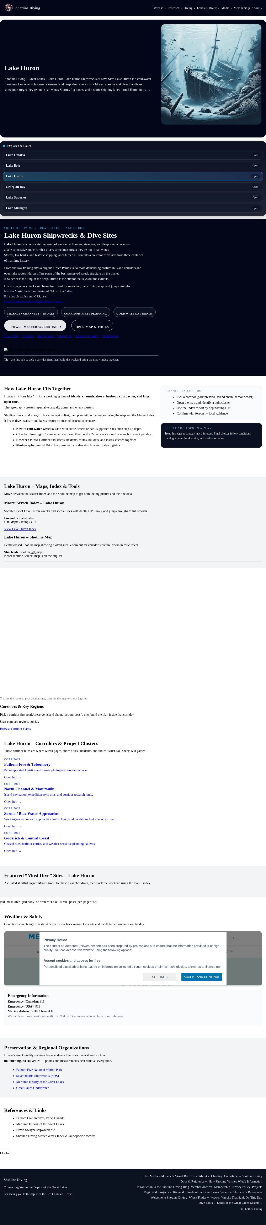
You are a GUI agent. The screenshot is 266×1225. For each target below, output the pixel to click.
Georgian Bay (132, 187)
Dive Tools (206, 1202)
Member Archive (201, 1187)
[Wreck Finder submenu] (208, 1197)
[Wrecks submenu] (165, 8)
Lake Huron (132, 176)
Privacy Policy (241, 1187)
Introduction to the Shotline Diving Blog (163, 1187)
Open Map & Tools (92, 327)
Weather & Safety (87, 336)
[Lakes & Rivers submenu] (219, 8)
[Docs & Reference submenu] (206, 1182)
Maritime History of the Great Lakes (40, 1082)
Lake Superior (132, 197)
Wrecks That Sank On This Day (241, 1197)
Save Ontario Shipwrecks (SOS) (37, 1076)
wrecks (215, 1197)
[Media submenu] (231, 8)
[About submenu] (261, 8)
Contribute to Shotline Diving (243, 1176)
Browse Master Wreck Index (35, 327)
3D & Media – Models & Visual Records (168, 1176)
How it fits (11, 336)
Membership (222, 1187)
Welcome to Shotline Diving (169, 1197)
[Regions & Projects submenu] (170, 1192)
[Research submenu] (181, 8)
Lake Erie (132, 165)
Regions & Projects (156, 1192)
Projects (257, 1187)
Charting (216, 1176)
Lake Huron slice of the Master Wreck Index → (35, 301)
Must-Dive (65, 336)
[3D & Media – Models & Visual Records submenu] (196, 1176)
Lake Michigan (132, 208)
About (203, 1176)
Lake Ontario (132, 155)
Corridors (27, 336)
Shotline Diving (27, 8)
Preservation (110, 336)
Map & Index (46, 336)
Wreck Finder (197, 1197)
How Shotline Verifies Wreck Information (235, 1181)
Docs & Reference (192, 1181)
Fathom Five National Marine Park (39, 1069)
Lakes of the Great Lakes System (238, 1202)
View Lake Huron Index (20, 529)
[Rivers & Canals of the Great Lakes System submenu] (231, 1192)
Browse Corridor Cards (15, 729)
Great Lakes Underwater (32, 1088)
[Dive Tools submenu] (214, 1203)
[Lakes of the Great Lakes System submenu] (261, 1203)
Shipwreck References (247, 1192)
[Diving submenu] (194, 8)
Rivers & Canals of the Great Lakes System (201, 1192)
